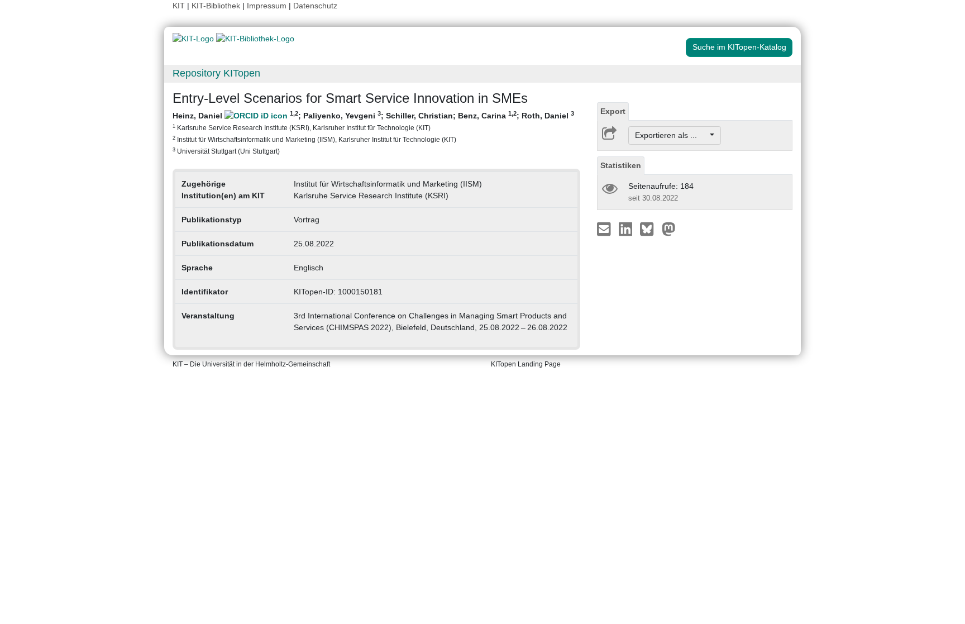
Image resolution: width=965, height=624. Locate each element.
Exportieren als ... (671, 135)
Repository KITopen (216, 73)
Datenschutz (315, 5)
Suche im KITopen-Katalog (739, 46)
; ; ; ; (373, 132)
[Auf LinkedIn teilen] (627, 228)
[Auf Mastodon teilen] (669, 228)
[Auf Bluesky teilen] (650, 228)
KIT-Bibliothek (217, 5)
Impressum (266, 5)
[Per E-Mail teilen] (605, 228)
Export (612, 111)
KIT (179, 5)
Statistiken (620, 165)
